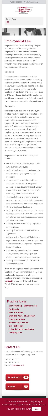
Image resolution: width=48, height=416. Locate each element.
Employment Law (17, 319)
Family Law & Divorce (18, 322)
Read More (24, 412)
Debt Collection (16, 326)
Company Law (15, 332)
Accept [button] (36, 409)
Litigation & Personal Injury (21, 329)
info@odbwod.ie (17, 365)
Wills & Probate (16, 312)
